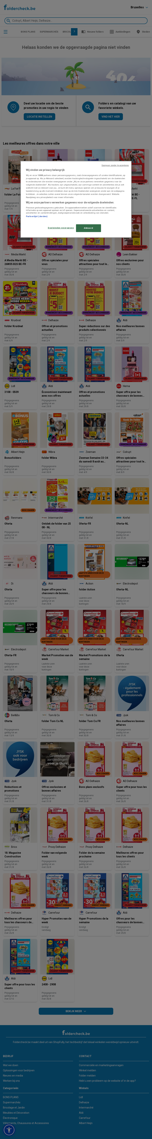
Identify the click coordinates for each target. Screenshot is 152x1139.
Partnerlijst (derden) (36, 216)
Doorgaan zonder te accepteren (115, 165)
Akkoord (88, 228)
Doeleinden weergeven (61, 228)
